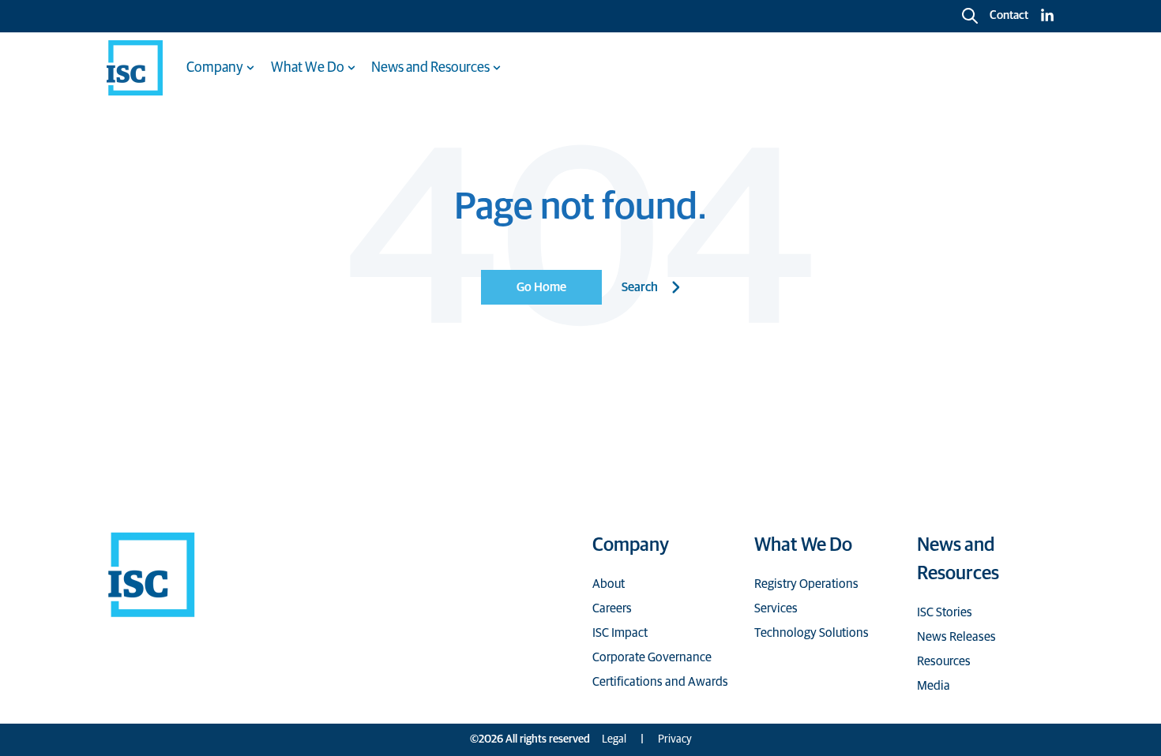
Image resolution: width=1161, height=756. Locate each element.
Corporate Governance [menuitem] (652, 657)
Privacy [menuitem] (675, 739)
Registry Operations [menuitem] (806, 584)
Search (640, 287)
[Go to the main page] (135, 67)
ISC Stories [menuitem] (944, 612)
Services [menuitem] (776, 608)
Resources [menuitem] (944, 661)
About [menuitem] (608, 584)
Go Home (541, 287)
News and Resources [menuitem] (430, 68)
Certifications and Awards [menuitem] (660, 682)
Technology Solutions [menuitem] (811, 633)
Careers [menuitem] (612, 608)
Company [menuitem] (214, 68)
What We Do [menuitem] (307, 68)
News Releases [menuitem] (956, 637)
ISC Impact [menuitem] (620, 633)
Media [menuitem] (933, 685)
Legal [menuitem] (614, 739)
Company (630, 545)
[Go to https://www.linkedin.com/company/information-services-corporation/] (1047, 16)
